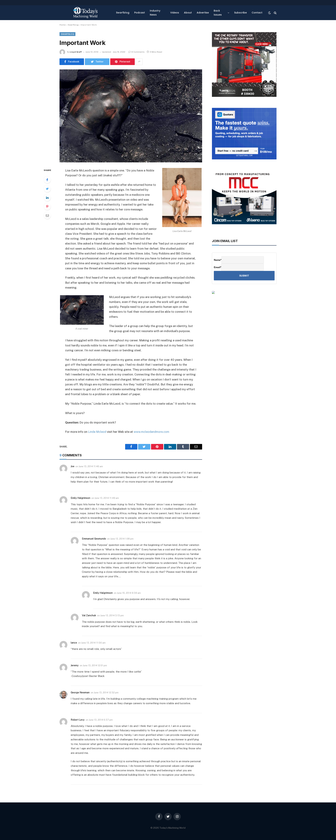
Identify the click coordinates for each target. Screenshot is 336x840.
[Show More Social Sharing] (139, 61)
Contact (257, 12)
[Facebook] (47, 179)
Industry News (155, 12)
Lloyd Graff (76, 52)
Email (217, 267)
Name (217, 260)
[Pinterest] (47, 206)
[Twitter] (47, 188)
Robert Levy (78, 719)
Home (62, 25)
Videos (174, 12)
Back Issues (218, 12)
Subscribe (240, 12)
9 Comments (138, 52)
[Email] (47, 215)
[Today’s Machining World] (85, 12)
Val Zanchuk (89, 615)
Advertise (203, 12)
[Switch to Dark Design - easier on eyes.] (269, 12)
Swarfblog (122, 12)
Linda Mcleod (97, 431)
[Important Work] (130, 115)
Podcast (139, 12)
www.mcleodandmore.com (151, 431)
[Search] (274, 13)
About (188, 12)
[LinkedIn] (47, 197)
